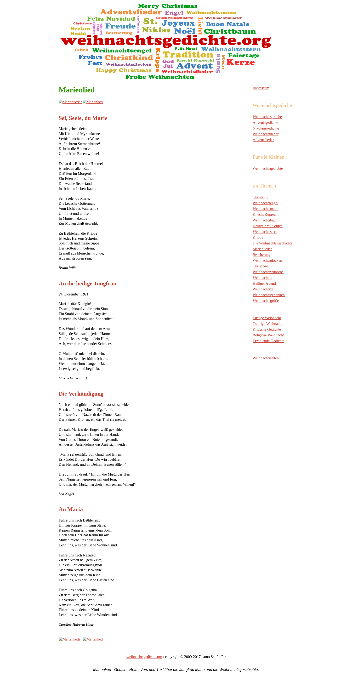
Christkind (260, 197)
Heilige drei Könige (268, 226)
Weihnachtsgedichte (268, 168)
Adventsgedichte (265, 122)
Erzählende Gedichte (268, 341)
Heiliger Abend (264, 283)
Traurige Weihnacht (267, 324)
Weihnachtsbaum (265, 220)
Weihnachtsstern (265, 232)
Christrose (260, 266)
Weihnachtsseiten (266, 358)
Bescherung (262, 255)
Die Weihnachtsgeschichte (272, 243)
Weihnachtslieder (265, 134)
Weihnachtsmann (265, 209)
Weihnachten (262, 278)
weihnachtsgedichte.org (144, 657)
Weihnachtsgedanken (269, 295)
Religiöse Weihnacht (268, 335)
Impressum (261, 88)
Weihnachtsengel (265, 203)
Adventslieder (263, 140)
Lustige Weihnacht (267, 318)
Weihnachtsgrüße (266, 301)
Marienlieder (262, 249)
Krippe (258, 237)
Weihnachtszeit (264, 289)
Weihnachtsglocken (267, 260)
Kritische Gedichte (267, 329)
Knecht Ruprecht (265, 214)
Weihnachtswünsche (268, 272)
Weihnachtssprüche (267, 117)
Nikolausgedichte (266, 128)
